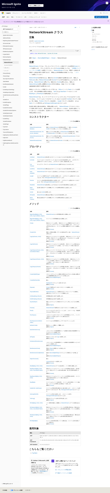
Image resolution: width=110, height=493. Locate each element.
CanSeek (69, 99)
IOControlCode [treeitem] (6, 43)
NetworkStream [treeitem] (8, 62)
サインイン (105, 13)
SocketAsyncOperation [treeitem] (8, 92)
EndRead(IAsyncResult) (35, 296)
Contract (48, 361)
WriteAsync (40, 93)
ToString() (32, 398)
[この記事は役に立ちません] (94, 49)
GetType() (32, 336)
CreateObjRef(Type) (35, 274)
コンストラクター (96, 34)
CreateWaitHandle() (35, 280)
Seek (30, 103)
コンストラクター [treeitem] (8, 65)
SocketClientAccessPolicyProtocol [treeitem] (10, 96)
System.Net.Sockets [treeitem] (8, 35)
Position (41, 101)
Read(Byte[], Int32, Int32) (36, 366)
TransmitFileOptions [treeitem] (8, 132)
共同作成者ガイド (39, 472)
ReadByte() (32, 382)
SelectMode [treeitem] (6, 81)
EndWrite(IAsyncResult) (36, 299)
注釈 (93, 32)
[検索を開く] (100, 13)
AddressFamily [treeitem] (6, 38)
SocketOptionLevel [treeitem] (7, 113)
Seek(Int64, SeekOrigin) (36, 388)
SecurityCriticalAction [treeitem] (8, 78)
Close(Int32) (33, 232)
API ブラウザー (42, 27)
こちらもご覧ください (97, 42)
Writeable (32, 195)
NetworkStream (33, 66)
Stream (53, 58)
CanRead (32, 157)
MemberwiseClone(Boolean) (37, 352)
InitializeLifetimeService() (36, 341)
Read (69, 89)
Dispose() (32, 287)
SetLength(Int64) (34, 394)
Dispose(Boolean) (34, 291)
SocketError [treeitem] (6, 99)
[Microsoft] (3, 13)
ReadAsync (32, 93)
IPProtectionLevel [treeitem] (7, 49)
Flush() (31, 310)
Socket (58, 68)
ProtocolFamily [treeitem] (6, 73)
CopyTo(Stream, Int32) (35, 236)
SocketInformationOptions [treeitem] (9, 110)
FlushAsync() (33, 315)
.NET (35, 27)
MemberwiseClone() (35, 348)
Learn (31, 27)
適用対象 (94, 40)
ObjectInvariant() (34, 358)
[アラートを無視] (107, 3)
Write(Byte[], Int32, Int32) (36, 403)
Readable (32, 184)
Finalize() (32, 307)
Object (34, 58)
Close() (31, 223)
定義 (93, 30)
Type (58, 336)
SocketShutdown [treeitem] (7, 121)
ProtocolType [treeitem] (6, 76)
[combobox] (10, 29)
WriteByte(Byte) (34, 420)
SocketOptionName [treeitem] (8, 116)
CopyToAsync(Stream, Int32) (37, 259)
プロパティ (94, 36)
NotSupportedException (51, 103)
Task (55, 91)
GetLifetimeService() (35, 329)
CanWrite (32, 168)
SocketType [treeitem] (6, 124)
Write (60, 89)
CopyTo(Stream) (34, 244)
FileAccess (32, 80)
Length (60, 101)
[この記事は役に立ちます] (92, 49)
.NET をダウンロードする (101, 17)
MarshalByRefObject (44, 58)
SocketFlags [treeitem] (6, 105)
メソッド (94, 38)
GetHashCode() (33, 325)
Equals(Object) (33, 301)
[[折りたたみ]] (18, 26)
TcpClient (34, 453)
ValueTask (63, 91)
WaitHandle (49, 283)
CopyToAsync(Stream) (35, 266)
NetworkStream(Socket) (36, 140)
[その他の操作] (79, 27)
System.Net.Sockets (39, 41)
